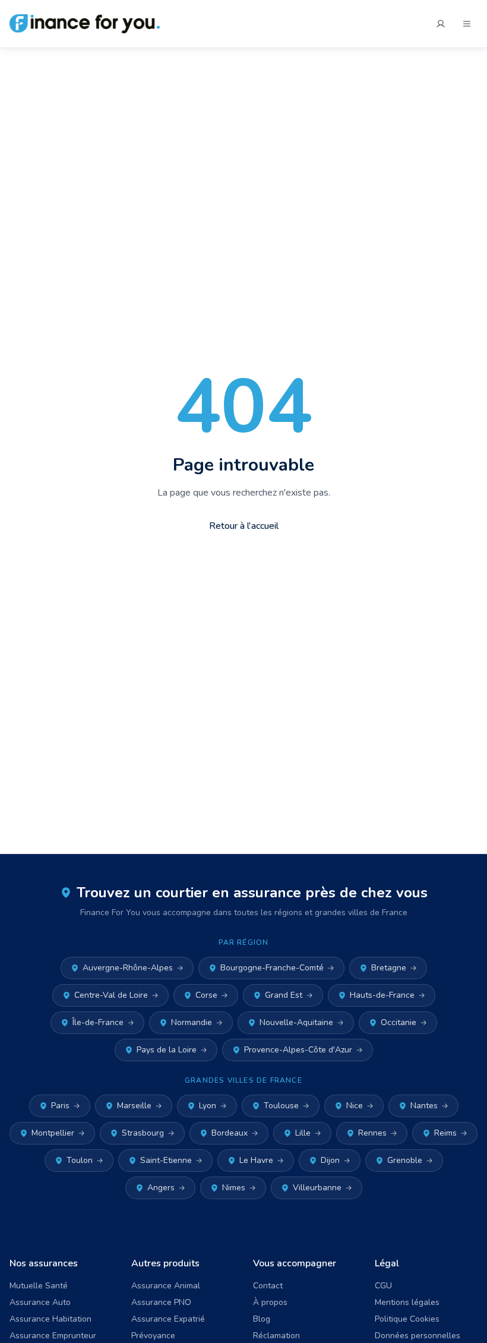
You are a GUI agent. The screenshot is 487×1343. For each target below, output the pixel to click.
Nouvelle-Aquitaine (296, 1022)
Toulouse (281, 1105)
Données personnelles (417, 1335)
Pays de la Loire (167, 1049)
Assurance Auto (40, 1302)
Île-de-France (98, 1022)
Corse (206, 995)
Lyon (207, 1105)
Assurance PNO (161, 1302)
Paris (60, 1105)
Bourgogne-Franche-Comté (272, 967)
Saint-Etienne (166, 1160)
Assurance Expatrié (168, 1319)
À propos (270, 1302)
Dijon (330, 1160)
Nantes (424, 1105)
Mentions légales (407, 1302)
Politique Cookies (407, 1319)
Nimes (233, 1187)
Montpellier (52, 1133)
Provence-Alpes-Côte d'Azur (298, 1049)
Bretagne (388, 967)
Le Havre (256, 1160)
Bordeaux (229, 1133)
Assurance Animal (165, 1285)
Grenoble (404, 1160)
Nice (354, 1105)
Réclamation (276, 1335)
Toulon (80, 1160)
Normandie (191, 1022)
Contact (268, 1285)
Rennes (372, 1133)
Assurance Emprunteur (53, 1335)
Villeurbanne (317, 1187)
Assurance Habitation (50, 1319)
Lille (303, 1133)
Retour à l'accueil (244, 525)
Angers (161, 1187)
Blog (261, 1319)
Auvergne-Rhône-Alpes (128, 967)
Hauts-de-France (382, 995)
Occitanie (398, 1022)
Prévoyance (153, 1335)
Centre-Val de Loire (111, 995)
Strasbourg (143, 1133)
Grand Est (283, 995)
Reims (445, 1133)
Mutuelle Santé (39, 1285)
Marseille (134, 1105)
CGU (383, 1285)
